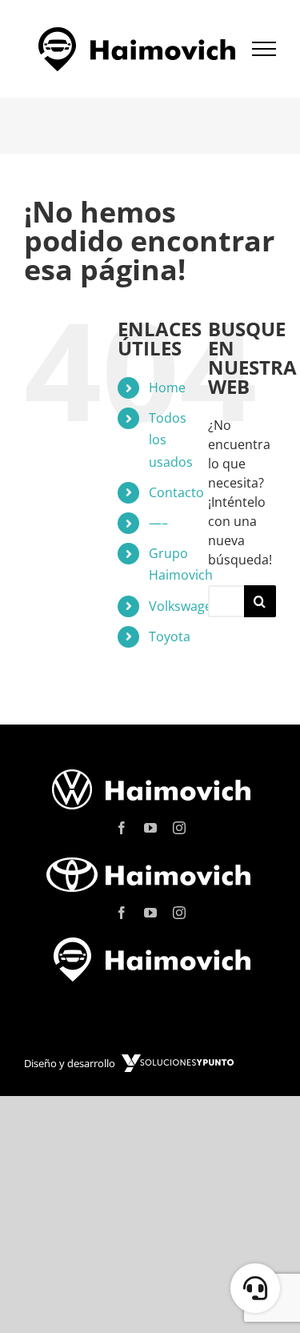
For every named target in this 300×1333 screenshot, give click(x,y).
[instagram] (179, 827)
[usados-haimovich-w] (150, 941)
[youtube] (150, 827)
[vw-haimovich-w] (150, 772)
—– (158, 523)
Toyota (169, 636)
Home (167, 387)
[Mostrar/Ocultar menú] (264, 49)
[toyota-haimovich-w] (150, 856)
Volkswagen (184, 606)
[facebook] (121, 827)
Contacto (176, 492)
